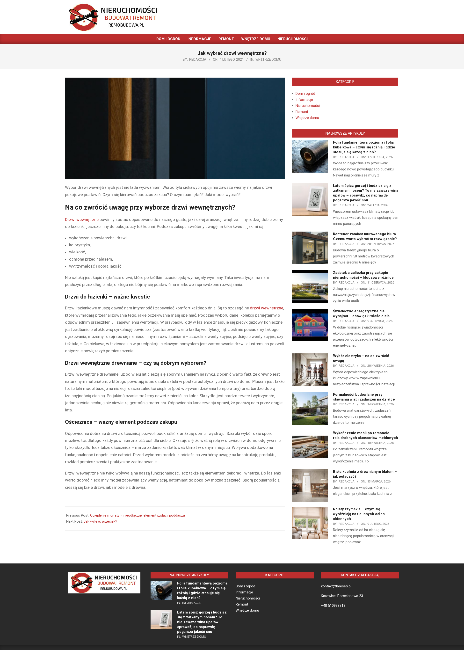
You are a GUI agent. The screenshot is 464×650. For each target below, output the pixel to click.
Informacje (304, 99)
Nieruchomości (308, 105)
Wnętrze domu (268, 59)
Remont (302, 112)
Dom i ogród (305, 93)
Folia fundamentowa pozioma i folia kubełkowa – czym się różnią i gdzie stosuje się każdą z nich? (364, 147)
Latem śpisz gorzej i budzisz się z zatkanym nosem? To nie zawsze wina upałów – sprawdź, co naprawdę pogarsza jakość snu (202, 622)
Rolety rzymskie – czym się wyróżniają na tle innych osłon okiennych (359, 514)
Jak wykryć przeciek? (100, 521)
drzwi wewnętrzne (266, 308)
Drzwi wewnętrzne (82, 219)
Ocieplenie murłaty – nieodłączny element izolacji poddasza (137, 515)
